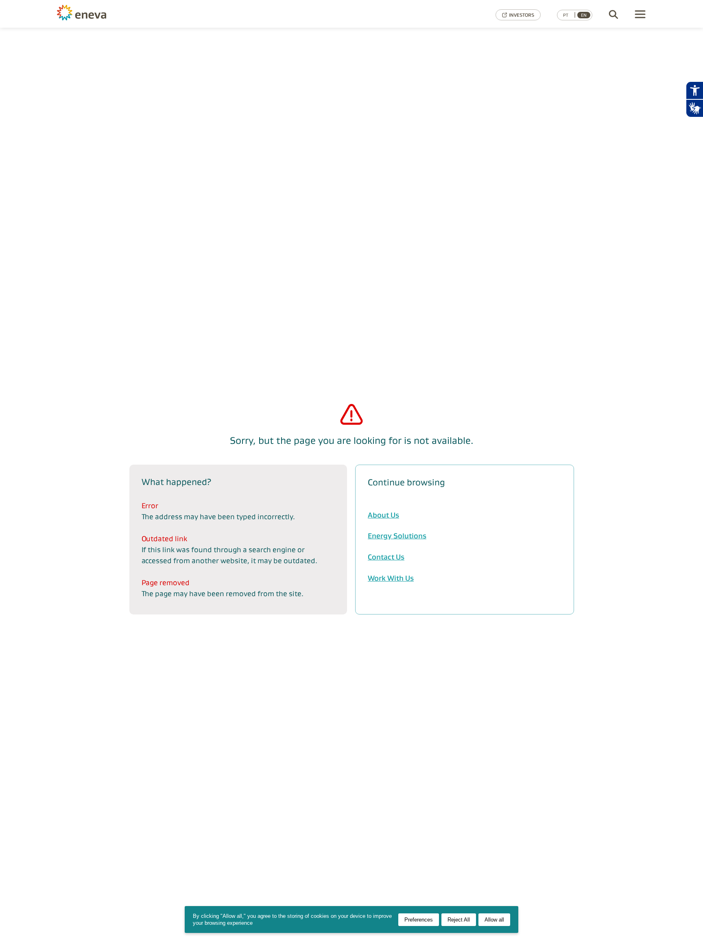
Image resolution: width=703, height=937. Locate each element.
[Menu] (640, 15)
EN (584, 15)
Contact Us (386, 557)
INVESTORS (521, 15)
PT (565, 15)
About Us (383, 515)
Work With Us (391, 578)
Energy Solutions (397, 536)
